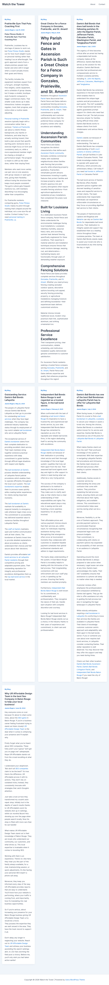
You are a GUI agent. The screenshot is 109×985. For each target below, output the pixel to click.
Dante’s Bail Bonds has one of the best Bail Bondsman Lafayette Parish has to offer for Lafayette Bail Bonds (90, 400)
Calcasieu (89, 81)
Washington (98, 81)
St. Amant (57, 110)
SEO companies (21, 768)
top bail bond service (16, 577)
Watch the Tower (13, 4)
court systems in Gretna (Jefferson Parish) (88, 152)
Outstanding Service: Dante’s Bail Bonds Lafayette (16, 397)
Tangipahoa (85, 84)
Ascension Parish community (52, 153)
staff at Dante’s (14, 529)
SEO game (22, 718)
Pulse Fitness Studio (16, 51)
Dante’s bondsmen (12, 442)
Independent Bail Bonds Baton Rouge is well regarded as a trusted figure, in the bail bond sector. (53, 400)
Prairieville (45, 110)
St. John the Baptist (92, 79)
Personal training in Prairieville (17, 119)
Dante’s (80, 138)
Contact (102, 4)
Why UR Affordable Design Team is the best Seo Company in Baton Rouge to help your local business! (18, 699)
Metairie (80, 219)
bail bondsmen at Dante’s (18, 470)
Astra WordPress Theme (75, 980)
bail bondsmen (26, 430)
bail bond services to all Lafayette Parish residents (17, 557)
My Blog (8, 19)
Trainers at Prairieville (21, 127)
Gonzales (63, 107)
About (92, 4)
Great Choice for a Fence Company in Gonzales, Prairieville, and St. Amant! (54, 26)
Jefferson (80, 81)
